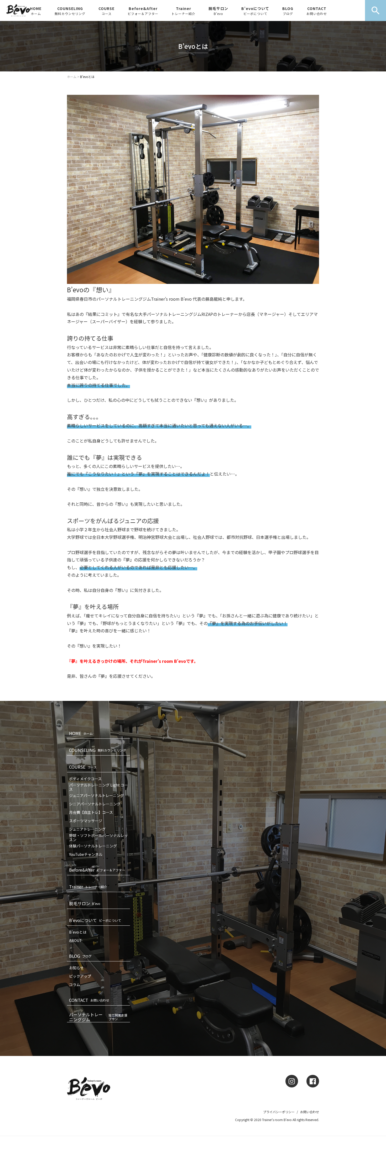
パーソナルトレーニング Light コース (98, 787)
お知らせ (76, 967)
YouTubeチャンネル (85, 854)
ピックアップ (80, 976)
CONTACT (316, 11)
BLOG (287, 11)
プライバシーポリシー (279, 1112)
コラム (74, 984)
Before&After (143, 11)
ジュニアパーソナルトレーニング (96, 795)
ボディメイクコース (85, 778)
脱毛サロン (218, 11)
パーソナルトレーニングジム (55, 32)
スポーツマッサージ (85, 820)
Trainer (183, 11)
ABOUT (75, 940)
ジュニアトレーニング (87, 829)
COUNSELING (70, 11)
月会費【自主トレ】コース (91, 812)
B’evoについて (255, 11)
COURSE (106, 11)
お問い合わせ (309, 1112)
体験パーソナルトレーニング (93, 845)
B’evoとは (77, 932)
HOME (35, 11)
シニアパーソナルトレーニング (95, 803)
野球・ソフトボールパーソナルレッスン (98, 837)
